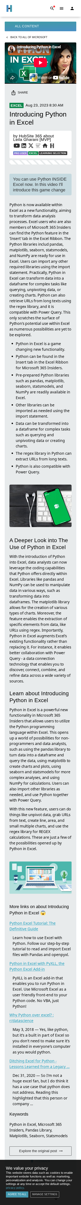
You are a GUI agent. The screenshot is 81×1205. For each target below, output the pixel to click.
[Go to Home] (9, 8)
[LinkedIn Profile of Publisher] (23, 146)
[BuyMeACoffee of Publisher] (37, 146)
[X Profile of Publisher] (30, 146)
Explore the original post (38, 1151)
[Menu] (61, 8)
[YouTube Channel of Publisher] (16, 146)
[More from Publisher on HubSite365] (52, 146)
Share (23, 92)
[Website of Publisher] (45, 146)
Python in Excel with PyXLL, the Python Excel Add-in (36, 966)
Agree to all (17, 1194)
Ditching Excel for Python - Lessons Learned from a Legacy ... (39, 1063)
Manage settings (44, 1194)
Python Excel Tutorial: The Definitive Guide (32, 925)
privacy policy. (15, 1187)
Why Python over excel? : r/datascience (31, 1017)
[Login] (72, 8)
